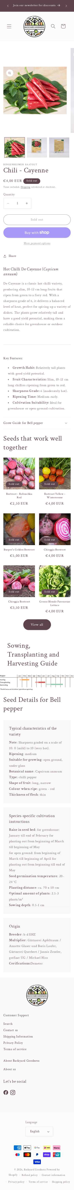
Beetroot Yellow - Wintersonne (54, 495)
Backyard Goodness (35, 1169)
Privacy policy (16, 1181)
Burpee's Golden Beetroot (19, 549)
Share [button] (12, 256)
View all (37, 624)
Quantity (9, 194)
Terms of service (14, 1049)
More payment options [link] (37, 243)
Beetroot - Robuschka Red (19, 495)
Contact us (10, 1030)
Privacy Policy (13, 1043)
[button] (9, 26)
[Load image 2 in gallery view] (37, 147)
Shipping (25, 186)
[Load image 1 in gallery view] (15, 147)
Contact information (53, 1175)
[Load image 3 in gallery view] (59, 147)
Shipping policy (61, 1181)
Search (7, 1024)
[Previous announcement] (7, 5)
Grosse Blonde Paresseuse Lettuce (54, 603)
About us (9, 1069)
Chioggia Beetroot (55, 549)
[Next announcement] (66, 5)
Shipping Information (18, 1036)
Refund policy (29, 1175)
